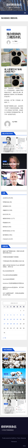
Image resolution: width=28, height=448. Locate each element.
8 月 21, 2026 (8, 365)
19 (11, 323)
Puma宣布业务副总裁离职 (13, 181)
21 (17, 323)
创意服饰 (5, 206)
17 (4, 323)
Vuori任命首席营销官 (9, 279)
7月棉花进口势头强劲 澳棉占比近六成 (13, 261)
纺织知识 (5, 226)
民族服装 (5, 222)
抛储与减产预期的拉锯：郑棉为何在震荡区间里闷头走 (13, 363)
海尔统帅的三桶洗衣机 (14, 35)
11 (7, 319)
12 (11, 319)
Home (24, 445)
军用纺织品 (6, 202)
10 (4, 319)
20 (14, 323)
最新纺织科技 (6, 218)
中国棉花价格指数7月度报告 (11, 257)
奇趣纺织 (5, 210)
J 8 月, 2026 (7, 149)
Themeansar (14, 441)
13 (14, 319)
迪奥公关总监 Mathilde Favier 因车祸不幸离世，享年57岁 (14, 147)
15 (20, 319)
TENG (15, 41)
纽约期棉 (5, 235)
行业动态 (5, 239)
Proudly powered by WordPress (9, 438)
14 (17, 319)
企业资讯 (8, 29)
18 (7, 323)
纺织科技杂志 (14, 4)
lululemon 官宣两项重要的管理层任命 (13, 283)
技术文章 (5, 214)
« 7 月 (4, 338)
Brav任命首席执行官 (11, 164)
